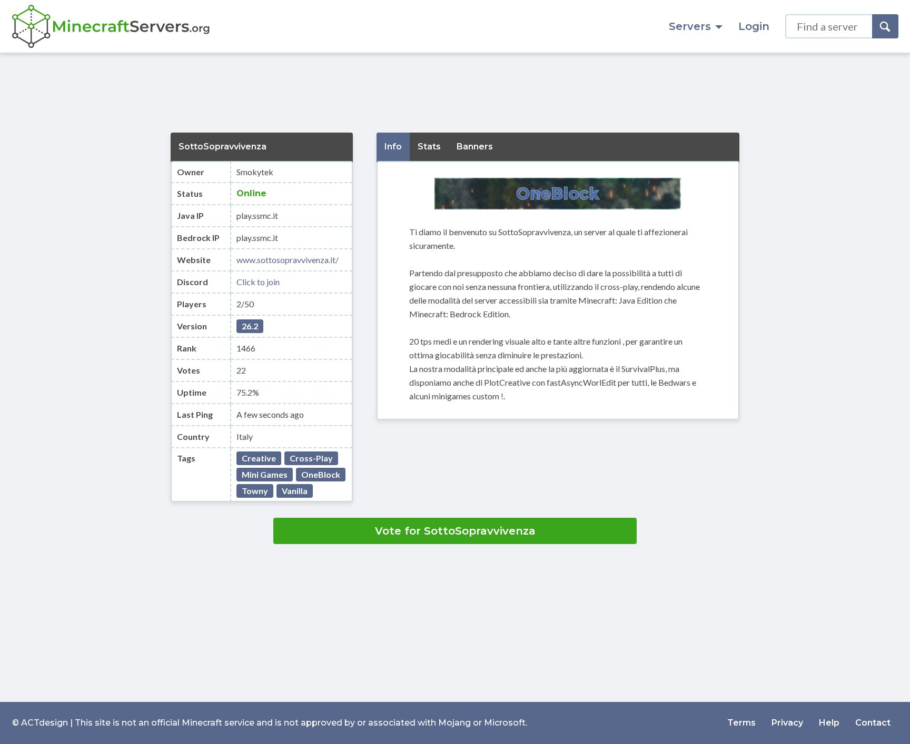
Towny (255, 491)
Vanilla (295, 491)
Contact (873, 723)
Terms (741, 723)
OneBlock (320, 474)
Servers (690, 26)
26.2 (250, 326)
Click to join (258, 282)
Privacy (787, 723)
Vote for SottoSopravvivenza (455, 531)
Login (753, 26)
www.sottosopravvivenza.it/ (287, 260)
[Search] (885, 26)
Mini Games (265, 474)
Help (829, 723)
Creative (259, 458)
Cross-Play (311, 458)
